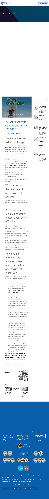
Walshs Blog (21, 114)
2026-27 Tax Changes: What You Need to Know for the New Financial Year (43, 128)
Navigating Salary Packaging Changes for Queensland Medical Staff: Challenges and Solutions (42, 141)
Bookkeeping (25, 372)
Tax (25, 378)
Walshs (7, 359)
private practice (22, 378)
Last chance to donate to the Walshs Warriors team (16, 389)
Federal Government (24, 376)
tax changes (24, 379)
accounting (20, 371)
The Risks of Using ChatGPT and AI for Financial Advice (43, 108)
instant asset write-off (24, 377)
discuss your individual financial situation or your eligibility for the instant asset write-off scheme (15, 355)
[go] (45, 99)
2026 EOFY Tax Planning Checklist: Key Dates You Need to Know (42, 154)
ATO (23, 371)
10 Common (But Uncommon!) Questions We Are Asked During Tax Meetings (25, 394)
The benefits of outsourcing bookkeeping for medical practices (8, 394)
